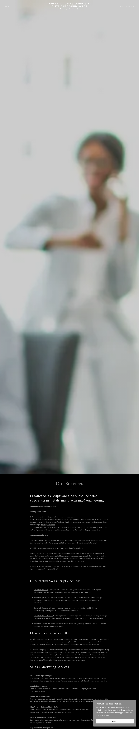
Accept (114, 721)
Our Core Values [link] (127, 6)
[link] (69, 9)
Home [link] (7, 6)
